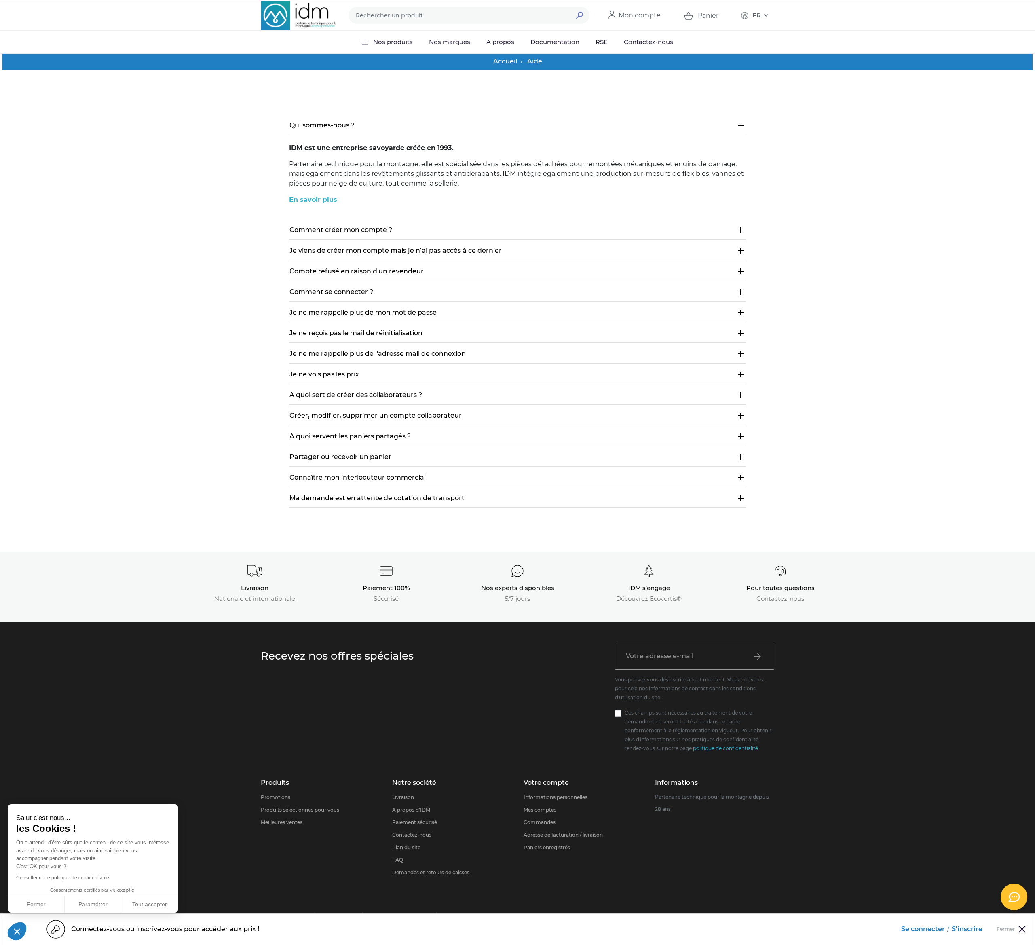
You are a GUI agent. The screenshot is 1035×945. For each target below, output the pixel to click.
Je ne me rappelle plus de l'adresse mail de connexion (517, 354)
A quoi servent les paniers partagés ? (517, 436)
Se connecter (923, 929)
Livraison (403, 797)
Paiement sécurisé (414, 822)
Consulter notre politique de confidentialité (62, 878)
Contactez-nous (411, 835)
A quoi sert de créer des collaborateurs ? (517, 395)
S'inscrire (967, 929)
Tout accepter (149, 904)
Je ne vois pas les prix (517, 374)
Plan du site (406, 847)
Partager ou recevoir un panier (517, 457)
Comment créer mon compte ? (517, 230)
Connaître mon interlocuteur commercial (517, 477)
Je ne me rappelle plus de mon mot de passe (517, 312)
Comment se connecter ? (517, 292)
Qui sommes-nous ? (517, 125)
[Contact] (1014, 897)
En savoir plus (313, 199)
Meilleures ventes (281, 822)
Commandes (540, 822)
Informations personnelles (555, 797)
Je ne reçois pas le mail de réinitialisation (517, 333)
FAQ (397, 860)
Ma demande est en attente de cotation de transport (517, 498)
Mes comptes (540, 810)
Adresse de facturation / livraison (563, 835)
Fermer (36, 904)
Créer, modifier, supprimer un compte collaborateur (517, 416)
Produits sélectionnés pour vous (300, 810)
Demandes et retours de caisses (430, 872)
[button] (17, 931)
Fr (756, 15)
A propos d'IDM (411, 810)
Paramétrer (93, 904)
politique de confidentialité (725, 748)
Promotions (275, 797)
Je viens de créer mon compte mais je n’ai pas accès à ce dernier (517, 251)
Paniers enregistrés (547, 847)
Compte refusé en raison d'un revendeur (517, 271)
